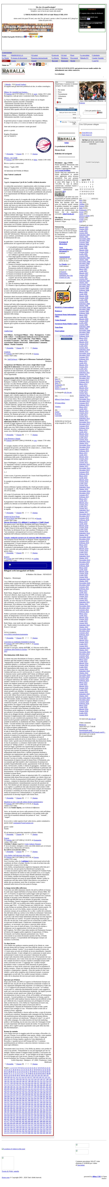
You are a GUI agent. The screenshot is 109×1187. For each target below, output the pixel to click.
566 (35, 1131)
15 (32, 1068)
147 (26, 1081)
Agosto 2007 (83, 279)
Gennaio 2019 (84, 541)
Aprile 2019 (83, 547)
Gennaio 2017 (84, 495)
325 (32, 1102)
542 (11, 1129)
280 (41, 1096)
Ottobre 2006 (83, 260)
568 (41, 1131)
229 (32, 1091)
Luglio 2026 (83, 713)
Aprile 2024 (83, 661)
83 (37, 1073)
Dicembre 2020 (84, 585)
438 (35, 1116)
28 (13, 1070)
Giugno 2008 (83, 298)
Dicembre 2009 (84, 332)
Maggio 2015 (83, 457)
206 (11, 1089)
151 (38, 1081)
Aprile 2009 (83, 317)
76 (22, 1073)
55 (24, 1072)
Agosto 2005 (83, 233)
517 (32, 1125)
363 (50, 1106)
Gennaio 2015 (84, 449)
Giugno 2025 (83, 688)
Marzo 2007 (83, 269)
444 (5, 1117)
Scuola (13, 61)
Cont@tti (95, 61)
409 (44, 1112)
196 (29, 1087)
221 (8, 1091)
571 (50, 1131)
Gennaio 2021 (84, 587)
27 (11, 1070)
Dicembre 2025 (84, 700)
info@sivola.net (68, 214)
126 (11, 1079)
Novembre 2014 (84, 445)
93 (11, 1075)
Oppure (19, 154)
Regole (38, 518)
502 (35, 1123)
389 (32, 1110)
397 (8, 1112)
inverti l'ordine (21, 84)
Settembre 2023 (84, 648)
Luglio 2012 (83, 392)
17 (36, 1068)
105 (41, 1075)
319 (14, 1102)
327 (38, 1102)
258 (23, 1094)
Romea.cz (58, 311)
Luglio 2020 (83, 575)
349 (8, 1106)
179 (26, 1085)
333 (8, 1104)
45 (49, 1070)
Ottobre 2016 (83, 489)
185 (44, 1085)
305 (20, 1100)
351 (14, 1106)
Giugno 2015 (83, 459)
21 (45, 1068)
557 (8, 1131)
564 (29, 1131)
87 (45, 1073)
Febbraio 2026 (84, 703)
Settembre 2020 (84, 579)
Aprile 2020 (83, 570)
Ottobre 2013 (83, 420)
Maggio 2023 (83, 640)
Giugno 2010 (83, 344)
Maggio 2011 (83, 365)
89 (49, 1073)
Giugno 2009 (83, 321)
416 (17, 1114)
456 (41, 1117)
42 (43, 1070)
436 (29, 1116)
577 (20, 1133)
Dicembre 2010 (84, 355)
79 (28, 1073)
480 (17, 1121)
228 (29, 1091)
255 (14, 1094)
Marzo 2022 (83, 614)
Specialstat (81, 1165)
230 (35, 1091)
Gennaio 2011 (84, 357)
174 (11, 1085)
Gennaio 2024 (84, 656)
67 (49, 1072)
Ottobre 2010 (83, 351)
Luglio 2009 (83, 323)
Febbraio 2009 (84, 313)
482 (23, 1121)
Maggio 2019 (83, 548)
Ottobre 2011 (83, 374)
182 (35, 1085)
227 (26, 1091)
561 (20, 1131)
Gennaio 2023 (84, 633)
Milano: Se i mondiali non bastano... (16, 92)
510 (11, 1125)
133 (32, 1079)
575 (14, 1133)
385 (20, 1110)
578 (23, 1133)
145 (20, 1081)
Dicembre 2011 (84, 378)
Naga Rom (59, 327)
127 (14, 1079)
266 (47, 1094)
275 (26, 1096)
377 (44, 1108)
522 (47, 1125)
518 (35, 1125)
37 (32, 1070)
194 (23, 1087)
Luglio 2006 (83, 254)
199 (38, 1087)
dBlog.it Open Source (62, 399)
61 (37, 1072)
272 (17, 1096)
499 (26, 1123)
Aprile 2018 (83, 524)
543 (14, 1129)
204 (5, 1089)
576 (17, 1133)
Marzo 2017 (83, 499)
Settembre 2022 (84, 625)
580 (29, 1133)
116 (28, 1077)
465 (20, 1119)
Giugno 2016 (83, 482)
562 (23, 1131)
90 (5, 1075)
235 (50, 1091)
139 (50, 1079)
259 (26, 1094)
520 (41, 1125)
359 (38, 1106)
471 (38, 1119)
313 (44, 1100)
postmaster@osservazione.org (23, 823)
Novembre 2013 (84, 422)
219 (50, 1089)
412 (5, 1114)
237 (8, 1093)
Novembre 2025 (84, 698)
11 (24, 1068)
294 (35, 1098)
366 (11, 1108)
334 (11, 1104)
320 (17, 1102)
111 (14, 1077)
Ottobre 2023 (83, 650)
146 (23, 1081)
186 (47, 1085)
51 (15, 1072)
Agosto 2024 (83, 669)
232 (41, 1091)
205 (8, 1089)
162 (23, 1083)
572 (5, 1133)
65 (45, 1072)
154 (47, 1081)
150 (35, 1081)
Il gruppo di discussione (19, 58)
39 (37, 1070)
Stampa (35, 154)
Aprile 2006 (83, 248)
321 (20, 1102)
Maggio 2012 (83, 388)
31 (20, 1070)
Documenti (74, 58)
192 (17, 1087)
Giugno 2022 (83, 619)
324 (29, 1102)
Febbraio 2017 (84, 497)
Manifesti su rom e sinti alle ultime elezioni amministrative (23, 802)
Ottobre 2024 (83, 673)
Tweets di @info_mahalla (10, 1171)
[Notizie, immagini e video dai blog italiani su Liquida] (82, 1147)
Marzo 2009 (83, 315)
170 (47, 1083)
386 (23, 1110)
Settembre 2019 (84, 556)
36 (30, 1070)
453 (32, 1117)
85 (41, 1073)
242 (23, 1093)
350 (11, 1106)
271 (14, 1096)
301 (8, 1100)
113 (20, 1077)
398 (11, 1112)
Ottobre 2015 (83, 466)
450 (23, 1117)
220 (5, 1091)
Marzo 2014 (83, 430)
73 (15, 1073)
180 (29, 1085)
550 (35, 1129)
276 (29, 1096)
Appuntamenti (64, 257)
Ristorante (64, 61)
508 (5, 1125)
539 (50, 1127)
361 (44, 1106)
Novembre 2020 (84, 583)
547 (26, 1129)
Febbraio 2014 (84, 428)
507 (50, 1123)
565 (32, 1131)
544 (17, 1129)
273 (20, 1096)
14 (30, 1068)
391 (38, 1110)
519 (38, 1125)
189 (8, 1087)
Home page (6, 1177)
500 (29, 1123)
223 (14, 1091)
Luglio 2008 (83, 300)
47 (7, 1072)
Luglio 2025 (83, 690)
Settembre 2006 (84, 258)
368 (17, 1108)
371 (26, 1108)
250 (47, 1093)
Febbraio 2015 (84, 451)
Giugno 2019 (83, 550)
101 (29, 1075)
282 (47, 1096)
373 (32, 1108)
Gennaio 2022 (84, 610)
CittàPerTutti (8, 331)
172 (5, 1085)
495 (14, 1123)
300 (5, 1100)
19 (41, 1068)
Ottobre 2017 (83, 512)
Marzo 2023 (83, 637)
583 (38, 1133)
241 (20, 1093)
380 (5, 1110)
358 (35, 1106)
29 (15, 1070)
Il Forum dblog (60, 403)
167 (38, 1083)
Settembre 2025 (84, 694)
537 (44, 1127)
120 (40, 1077)
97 (20, 1075)
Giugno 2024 (83, 665)
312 (41, 1100)
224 (17, 1091)
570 (47, 1131)
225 (20, 1091)
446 (11, 1117)
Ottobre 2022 (83, 627)
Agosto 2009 (83, 325)
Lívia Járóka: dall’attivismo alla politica (17, 855)
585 (44, 1133)
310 (35, 1100)
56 (26, 1072)
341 (32, 1104)
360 (41, 1106)
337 (20, 1104)
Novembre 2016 (84, 491)
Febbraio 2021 (84, 589)
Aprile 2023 (83, 638)
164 (29, 1083)
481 (20, 1121)
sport (35, 94)
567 (38, 1131)
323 (26, 1102)
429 (8, 1116)
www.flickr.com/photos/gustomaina (16, 634)
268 (5, 1096)
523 (50, 1125)
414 (11, 1114)
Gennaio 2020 (84, 564)
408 (41, 1112)
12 (26, 1068)
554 (47, 1129)
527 (14, 1127)
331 (50, 1102)
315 (50, 1100)
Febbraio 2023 (84, 635)
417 (20, 1114)
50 (13, 1072)
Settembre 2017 (84, 510)
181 (32, 1085)
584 (41, 1133)
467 (26, 1119)
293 (32, 1098)
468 (29, 1119)
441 (44, 1116)
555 (50, 1129)
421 (32, 1114)
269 (8, 1096)
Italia (35, 160)
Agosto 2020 (83, 577)
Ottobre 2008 (83, 306)
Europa (36, 354)
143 (14, 1081)
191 (14, 1087)
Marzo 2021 (83, 591)
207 (14, 1089)
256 (17, 1094)
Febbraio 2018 (84, 520)
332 (5, 1104)
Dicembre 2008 (84, 309)
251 (50, 1093)
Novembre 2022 (84, 629)
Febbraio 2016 (84, 474)
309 (32, 1100)
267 (50, 1094)
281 (44, 1096)
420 (29, 1114)
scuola (81, 219)
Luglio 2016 (83, 483)
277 (32, 1096)
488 (41, 1121)
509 (8, 1125)
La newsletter (84, 55)
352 (17, 1106)
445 (8, 1117)
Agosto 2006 (83, 256)
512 (17, 1125)
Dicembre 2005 (84, 240)
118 (34, 1077)
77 (24, 1073)
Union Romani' (60, 320)
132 (29, 1079)
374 (35, 1108)
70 (9, 1073)
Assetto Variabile (98, 58)
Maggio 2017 (83, 503)
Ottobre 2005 (83, 237)
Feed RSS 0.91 (87, 133)
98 (22, 1075)
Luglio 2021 (83, 598)
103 (35, 1075)
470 (35, 1119)
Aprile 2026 (83, 707)
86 (43, 1073)
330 (47, 1102)
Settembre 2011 (84, 372)
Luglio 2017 (83, 506)
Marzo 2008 (83, 292)
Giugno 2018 (83, 527)
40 (39, 1070)
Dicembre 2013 (84, 424)
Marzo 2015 (83, 453)
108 (5, 1077)
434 (23, 1116)
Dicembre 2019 (84, 562)
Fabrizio (9, 94)
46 (5, 1072)
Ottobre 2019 (83, 558)
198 (35, 1087)
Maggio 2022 (83, 617)
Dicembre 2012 (84, 401)
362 (47, 1106)
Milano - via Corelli (10, 158)
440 (41, 1116)
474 (47, 1119)
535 (38, 1127)
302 (11, 1100)
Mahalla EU (84, 58)
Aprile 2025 (83, 684)
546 (23, 1129)
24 (5, 1070)
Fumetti (34, 61)
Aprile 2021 (83, 593)
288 (17, 1098)
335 (14, 1104)
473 (44, 1119)
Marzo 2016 (83, 476)
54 (22, 1072)
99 (24, 1075)
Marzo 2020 (83, 568)
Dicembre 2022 (84, 631)
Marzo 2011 (83, 361)
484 (29, 1121)
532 (29, 1127)
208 (17, 1089)
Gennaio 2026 (84, 702)
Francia (6, 838)
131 (26, 1079)
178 (23, 1085)
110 (11, 1077)
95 (15, 1075)
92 (9, 1075)
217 (44, 1089)
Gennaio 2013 (84, 403)
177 (20, 1085)
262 (35, 1094)
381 (8, 1110)
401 (20, 1112)
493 (8, 1123)
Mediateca (64, 58)
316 (5, 1102)
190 (11, 1087)
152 (41, 1081)
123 (49, 1077)
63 (41, 1072)
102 (32, 1075)
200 (41, 1087)
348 (5, 1106)
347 (50, 1104)
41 (41, 1070)
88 (47, 1073)
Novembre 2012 (84, 399)
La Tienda (5, 58)
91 (7, 1075)
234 (47, 1091)
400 (17, 1112)
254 (11, 1094)
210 (23, 1089)
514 (23, 1125)
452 (29, 1117)
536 (41, 1127)
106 (44, 1075)
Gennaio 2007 (84, 265)
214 (35, 1089)
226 (23, 1091)
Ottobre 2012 (83, 397)
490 (47, 1121)
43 (45, 1070)
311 (38, 1100)
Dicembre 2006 (84, 263)
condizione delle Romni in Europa (15, 649)
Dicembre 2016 (84, 493)
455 (38, 1117)
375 (38, 1108)
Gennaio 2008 (84, 288)
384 (17, 1110)
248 (41, 1093)
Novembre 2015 (84, 468)
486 (35, 1121)
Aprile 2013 (83, 409)
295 (38, 1098)
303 (14, 1100)
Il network (55, 55)
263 (38, 1094)
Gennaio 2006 (84, 242)
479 (14, 1121)
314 (47, 1100)
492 (5, 1123)
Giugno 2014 (83, 436)
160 (17, 1083)
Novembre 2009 (84, 330)
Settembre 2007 (84, 281)
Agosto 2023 (83, 646)
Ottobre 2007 (83, 283)
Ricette (72, 61)
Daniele (8, 559)
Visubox (58, 406)
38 (35, 1070)
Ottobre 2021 (83, 604)
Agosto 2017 (83, 508)
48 (9, 1072)
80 (30, 1073)
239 (14, 1093)
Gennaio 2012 (84, 380)
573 (8, 1133)
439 (38, 1116)
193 (20, 1087)
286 (11, 1098)
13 (28, 1068)
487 (38, 1121)
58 (30, 1072)
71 (11, 1073)
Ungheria (7, 352)
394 (47, 1110)
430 (11, 1116)
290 (23, 1098)
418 (23, 1114)
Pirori (72, 55)
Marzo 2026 (83, 705)
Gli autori (34, 55)
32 (22, 1070)
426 (47, 1114)
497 (20, 1123)
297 (44, 1098)
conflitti (36, 559)
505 (44, 1123)
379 (50, 1108)
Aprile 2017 (83, 501)
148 (29, 1081)
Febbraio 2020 (84, 566)
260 (29, 1094)
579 (26, 1133)
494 (11, 1123)
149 (32, 1081)
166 (35, 1083)
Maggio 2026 (83, 709)
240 (17, 1093)
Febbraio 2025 (84, 681)
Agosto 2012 (83, 394)
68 (5, 1073)
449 (20, 1117)
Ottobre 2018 (83, 535)
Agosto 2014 (83, 439)
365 (8, 1108)
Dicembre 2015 (84, 470)
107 (47, 1075)
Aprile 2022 (83, 615)
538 (47, 1127)
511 (14, 1125)
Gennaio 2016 (84, 472)
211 (26, 1089)
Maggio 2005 (83, 227)
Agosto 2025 (83, 692)
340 (29, 1104)
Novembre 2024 (84, 675)
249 (44, 1093)
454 (35, 1117)
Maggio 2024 (83, 663)
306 (23, 1100)
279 (38, 1096)
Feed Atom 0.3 (86, 135)
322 (23, 1102)
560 (17, 1131)
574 (11, 1133)
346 (47, 1104)
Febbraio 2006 (84, 244)
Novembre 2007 (84, 284)
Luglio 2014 (83, 438)
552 (41, 1129)
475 (50, 1119)
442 (47, 1116)
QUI (88, 19)
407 (38, 1112)
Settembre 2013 (84, 418)
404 (29, 1112)
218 (47, 1089)
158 (11, 1083)
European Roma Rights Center (66, 324)
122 (46, 1077)
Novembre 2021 (84, 606)
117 (31, 1077)
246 (35, 1093)
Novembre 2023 (84, 652)
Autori (57, 412)
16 (34, 1068)
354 (23, 1106)
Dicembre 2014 (84, 447)
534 (35, 1127)
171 (50, 1083)
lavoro (81, 212)
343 (38, 1104)
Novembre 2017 (84, 514)
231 (38, 1091)
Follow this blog (66, 338)
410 (47, 1112)
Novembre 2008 (84, 307)
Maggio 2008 (83, 296)
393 (44, 1110)
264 (41, 1094)
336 (17, 1104)
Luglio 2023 (83, 644)
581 (32, 1133)
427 (50, 1114)
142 (11, 1081)
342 (35, 1104)
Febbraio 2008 (84, 290)
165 (32, 1083)
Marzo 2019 (83, 545)
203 (50, 1087)
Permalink (9, 154)
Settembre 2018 (84, 533)
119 (37, 1077)
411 (50, 1112)
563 (26, 1131)
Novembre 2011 (84, 376)
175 (14, 1085)
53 (20, 1072)
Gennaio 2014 (84, 426)
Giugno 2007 (83, 275)
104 (38, 1075)
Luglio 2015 (83, 460)
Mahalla (8, 84)
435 (26, 1116)
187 (50, 1085)
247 (38, 1093)
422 (35, 1114)
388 (29, 1110)
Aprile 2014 (83, 432)
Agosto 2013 (83, 416)
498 (23, 1123)
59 (32, 1072)
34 (26, 1070)
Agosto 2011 (83, 371)
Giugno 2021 (83, 596)
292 (29, 1098)
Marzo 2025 (83, 682)
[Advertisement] (53, 45)
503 (38, 1123)
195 (26, 1087)
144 (17, 1081)
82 (35, 1073)
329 (44, 1102)
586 (47, 1133)
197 (32, 1087)
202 (47, 1087)
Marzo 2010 (83, 338)
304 (17, 1100)
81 (32, 1073)
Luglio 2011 (83, 369)
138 (47, 1079)
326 (35, 1102)
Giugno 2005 (83, 229)
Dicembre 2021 (84, 608)
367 (14, 1108)
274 (23, 1096)
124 (5, 1079)
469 (32, 1119)
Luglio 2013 (83, 415)
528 (17, 1127)
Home (4, 55)
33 (24, 1070)
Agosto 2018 (83, 531)
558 (11, 1131)
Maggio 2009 (83, 319)
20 (43, 1068)
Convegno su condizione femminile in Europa (19, 642)
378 (47, 1108)
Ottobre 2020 (83, 581)
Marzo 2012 (83, 384)
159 (14, 1083)
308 (29, 1100)
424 (41, 1114)
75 (20, 1073)
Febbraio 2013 (84, 405)
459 (50, 1117)
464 (17, 1119)
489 (44, 1121)
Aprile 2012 (83, 386)
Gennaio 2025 (84, 679)
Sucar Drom (10, 518)
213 (32, 1089)
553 (44, 1129)
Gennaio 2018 (84, 518)
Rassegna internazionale (39, 58)
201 (44, 1087)
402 (23, 1112)
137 (44, 1079)
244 (29, 1093)
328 (41, 1102)
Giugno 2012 (83, 390)
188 (5, 1087)
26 (9, 1070)
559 (14, 1131)
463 (14, 1119)
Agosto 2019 (83, 554)
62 (39, 1072)
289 (20, 1098)
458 (47, 1117)
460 (5, 1119)
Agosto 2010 (83, 348)
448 (17, 1117)
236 (5, 1093)
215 (38, 1089)
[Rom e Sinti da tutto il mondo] (82, 1154)
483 (26, 1121)
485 (32, 1121)
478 (11, 1121)
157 (8, 1083)
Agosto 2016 (83, 485)
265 (44, 1094)
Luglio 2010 (83, 346)
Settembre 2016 (84, 487)
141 (8, 1081)
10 (22, 1068)
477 (8, 1121)
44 (47, 1070)
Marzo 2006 (83, 246)
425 (44, 1114)
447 (14, 1117)
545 (20, 1129)
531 (26, 1127)
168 (41, 1083)
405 (32, 1112)
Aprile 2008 (83, 294)
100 (26, 1075)
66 (47, 1072)
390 (35, 1110)
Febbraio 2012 (84, 382)
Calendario (96, 55)
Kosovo (6, 557)
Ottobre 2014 (83, 443)
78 (26, 1073)
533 (32, 1127)
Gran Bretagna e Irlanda (12, 438)
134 (35, 1079)
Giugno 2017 (83, 504)
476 (5, 1121)
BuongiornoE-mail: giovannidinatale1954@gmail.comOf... (92, 731)
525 (8, 1127)
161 (20, 1083)
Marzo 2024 (83, 659)
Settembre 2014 (84, 441)
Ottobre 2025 (83, 696)
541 (8, 1129)
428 (5, 1116)
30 (18, 1070)
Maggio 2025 (83, 686)
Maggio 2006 (83, 250)
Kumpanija (37, 840)
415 (14, 1114)
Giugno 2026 (83, 711)
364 (5, 1108)
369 (20, 1108)
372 (29, 1108)
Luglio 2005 (83, 231)
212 (29, 1089)
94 (13, 1075)
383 (14, 1110)
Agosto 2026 (83, 715)
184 (41, 1085)
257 (20, 1094)
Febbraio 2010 (84, 336)
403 (26, 1112)
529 (20, 1127)
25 (7, 1070)
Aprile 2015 (83, 455)
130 (23, 1079)
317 (8, 1102)
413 (8, 1114)
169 (44, 1083)
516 (29, 1125)
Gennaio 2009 (84, 311)
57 (28, 1072)
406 (35, 1112)
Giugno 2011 (83, 367)
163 (26, 1083)
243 (26, 1093)
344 (41, 1104)
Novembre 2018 (84, 537)
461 (8, 1119)
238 (11, 1093)
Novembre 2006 (84, 262)
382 (11, 1110)
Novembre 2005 (84, 239)
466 (23, 1119)
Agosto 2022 (83, 623)
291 (26, 1098)
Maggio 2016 (83, 480)
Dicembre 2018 (84, 539)
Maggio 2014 (83, 434)
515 (26, 1125)
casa (35, 440)
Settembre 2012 (84, 395)
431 (14, 1116)
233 (44, 1091)
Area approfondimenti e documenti (65, 249)
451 (26, 1117)
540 (5, 1129)
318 (11, 1102)
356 (29, 1106)
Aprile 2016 (83, 478)
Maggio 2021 (83, 594)
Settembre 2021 (84, 602)
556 (5, 1131)
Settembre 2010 (84, 350)
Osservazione (59, 331)
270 (11, 1096)
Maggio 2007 (83, 273)
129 (20, 1079)
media (57, 387)
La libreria (55, 58)
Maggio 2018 (83, 526)
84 (39, 1073)
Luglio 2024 (83, 667)
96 (18, 1075)
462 (11, 1119)
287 (14, 1098)
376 (41, 1108)
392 (41, 1110)
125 (8, 1079)
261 (32, 1094)
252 (5, 1094)
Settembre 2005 (84, 235)
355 (26, 1106)
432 (17, 1116)
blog (56, 379)
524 (5, 1127)
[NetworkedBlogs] (66, 336)
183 (38, 1085)
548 (29, 1129)
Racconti (55, 61)
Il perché (58, 414)
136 (41, 1079)
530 (23, 1127)
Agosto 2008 (83, 302)
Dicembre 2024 (84, 677)
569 (44, 1131)
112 (17, 1077)
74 (18, 1073)
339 (26, 1104)
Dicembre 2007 (84, 286)
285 (8, 1098)
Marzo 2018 (83, 522)
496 (17, 1123)
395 (50, 1110)
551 (38, 1129)
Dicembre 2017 (84, 516)
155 (50, 1081)
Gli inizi (64, 55)
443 (50, 1116)
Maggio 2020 (83, 571)
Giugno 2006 (83, 252)
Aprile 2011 (83, 363)
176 (17, 1085)
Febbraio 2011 (84, 359)
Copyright (58, 416)
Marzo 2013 (83, 407)
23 (49, 1068)
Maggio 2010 (83, 342)
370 (23, 1108)
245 (32, 1093)
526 (11, 1127)
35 (28, 1070)
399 (14, 1112)
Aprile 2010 (83, 340)
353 (20, 1106)
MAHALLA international (64, 307)
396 (5, 1112)
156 (5, 1083)
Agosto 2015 (83, 462)
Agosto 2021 (83, 600)
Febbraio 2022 (84, 612)
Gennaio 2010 (84, 334)
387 (26, 1110)
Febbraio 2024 (84, 658)
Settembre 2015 (84, 464)
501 (32, 1123)
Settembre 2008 (84, 304)
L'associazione (7, 52)
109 (8, 1077)
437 (32, 1116)
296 (41, 1098)
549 (32, 1129)
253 (8, 1094)
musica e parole (60, 389)
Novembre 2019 (84, 560)
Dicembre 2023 (84, 654)
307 (26, 1100)
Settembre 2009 (84, 327)
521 (44, 1125)
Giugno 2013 (83, 413)
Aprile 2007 (83, 271)
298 (47, 1098)
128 (17, 1079)
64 (43, 1072)
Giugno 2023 (83, 642)
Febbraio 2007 (84, 267)
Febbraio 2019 (84, 543)
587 (50, 1133)
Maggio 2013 (83, 411)
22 (47, 1068)
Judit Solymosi (12, 359)
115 (25, 1077)
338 (23, 1104)
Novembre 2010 (84, 353)
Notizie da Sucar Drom (12, 517)
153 (44, 1081)
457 (44, 1117)
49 (11, 1072)
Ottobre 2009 (83, 328)
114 (22, 1077)
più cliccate (68, 392)
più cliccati (92, 719)
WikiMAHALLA (17, 55)
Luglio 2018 (83, 529)
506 (47, 1123)
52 (18, 1072)
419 (26, 1114)
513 (20, 1125)
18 (39, 1068)
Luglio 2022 (83, 621)
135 (38, 1079)
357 (32, 1106)
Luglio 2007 (83, 277)
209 (20, 1089)
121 (43, 1077)
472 (41, 1119)
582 (35, 1133)
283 (50, 1096)
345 (44, 1104)
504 (41, 1123)
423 (38, 1114)
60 (35, 1072)
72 (13, 1073)
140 (5, 1081)
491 (50, 1121)
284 (5, 1098)
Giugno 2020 (83, 573)
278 (35, 1096)
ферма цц (82, 725)
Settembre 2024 (84, 671)
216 (41, 1089)
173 (8, 1085)
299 (50, 1098)
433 (20, 1116)
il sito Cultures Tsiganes (33, 844)
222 (11, 1091)
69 (7, 1073)
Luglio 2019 (83, 552)
